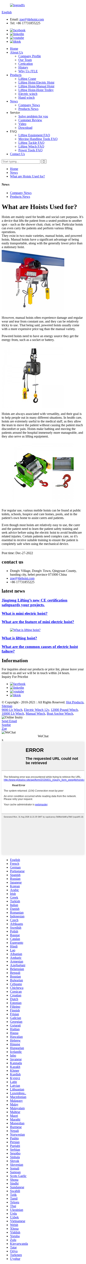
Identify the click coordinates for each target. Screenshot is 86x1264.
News (14, 101)
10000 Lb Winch (13, 713)
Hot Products (74, 702)
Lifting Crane (27, 78)
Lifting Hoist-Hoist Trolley (36, 90)
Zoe (4, 728)
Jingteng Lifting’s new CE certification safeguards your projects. (34, 602)
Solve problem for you (33, 116)
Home (14, 48)
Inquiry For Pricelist (15, 677)
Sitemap (7, 706)
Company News (29, 105)
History (23, 67)
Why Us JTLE (28, 71)
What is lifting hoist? (19, 638)
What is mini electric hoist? (25, 613)
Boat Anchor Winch (60, 713)
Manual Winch (35, 713)
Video (22, 124)
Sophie (6, 725)
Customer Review (30, 120)
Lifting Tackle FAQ (31, 142)
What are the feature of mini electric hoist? (38, 622)
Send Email (9, 721)
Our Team (25, 60)
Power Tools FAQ (30, 150)
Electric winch (27, 94)
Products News (28, 109)
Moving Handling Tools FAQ (38, 139)
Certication (25, 63)
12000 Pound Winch (64, 710)
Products (16, 75)
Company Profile (29, 56)
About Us (16, 52)
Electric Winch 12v (36, 710)
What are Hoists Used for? (27, 176)
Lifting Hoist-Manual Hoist (36, 86)
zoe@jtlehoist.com (31, 19)
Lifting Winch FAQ (31, 146)
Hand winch (26, 97)
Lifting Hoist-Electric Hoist (36, 82)
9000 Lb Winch (12, 710)
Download (25, 127)
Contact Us (17, 154)
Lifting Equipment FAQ (34, 135)
